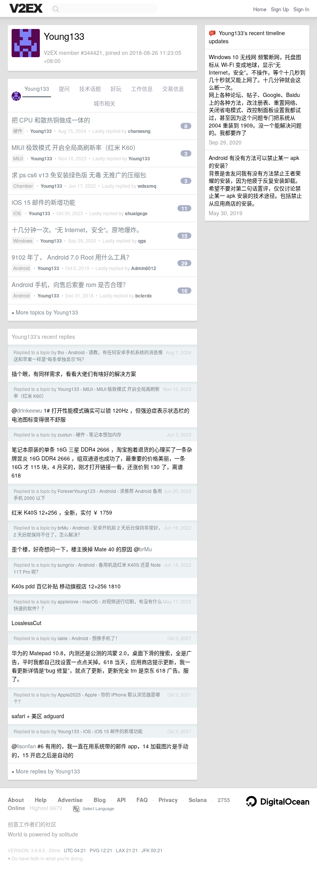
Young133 (36, 88)
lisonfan (26, 746)
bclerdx (143, 295)
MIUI (18, 158)
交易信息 (173, 88)
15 (184, 236)
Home (259, 9)
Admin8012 (143, 268)
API (121, 800)
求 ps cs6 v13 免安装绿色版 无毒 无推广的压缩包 (79, 174)
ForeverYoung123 (76, 491)
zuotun (65, 434)
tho (61, 352)
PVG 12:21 (101, 850)
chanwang (139, 130)
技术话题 (90, 88)
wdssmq (147, 185)
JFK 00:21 (152, 850)
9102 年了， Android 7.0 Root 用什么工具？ (72, 257)
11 (184, 208)
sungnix (66, 564)
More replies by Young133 (48, 771)
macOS (90, 601)
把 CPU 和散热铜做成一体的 (51, 120)
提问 (64, 88)
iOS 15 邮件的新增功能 (43, 202)
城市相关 (104, 103)
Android (21, 268)
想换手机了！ (106, 638)
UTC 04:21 (75, 850)
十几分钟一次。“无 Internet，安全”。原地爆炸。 (77, 229)
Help (41, 800)
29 (184, 263)
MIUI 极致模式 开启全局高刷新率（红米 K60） (75, 147)
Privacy (168, 800)
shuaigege (136, 213)
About (16, 800)
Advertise (70, 800)
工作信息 (142, 88)
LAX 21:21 (127, 850)
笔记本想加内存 (105, 434)
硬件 (17, 130)
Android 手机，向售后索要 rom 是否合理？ (70, 284)
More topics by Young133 (47, 312)
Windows (22, 240)
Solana (198, 800)
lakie (63, 638)
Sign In (301, 9)
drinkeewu (29, 410)
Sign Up (280, 9)
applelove (68, 601)
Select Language (96, 808)
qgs (142, 240)
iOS (17, 213)
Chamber (23, 185)
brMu (63, 527)
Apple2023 (69, 694)
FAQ (142, 800)
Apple (91, 694)
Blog (100, 800)
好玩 (116, 88)
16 (184, 290)
